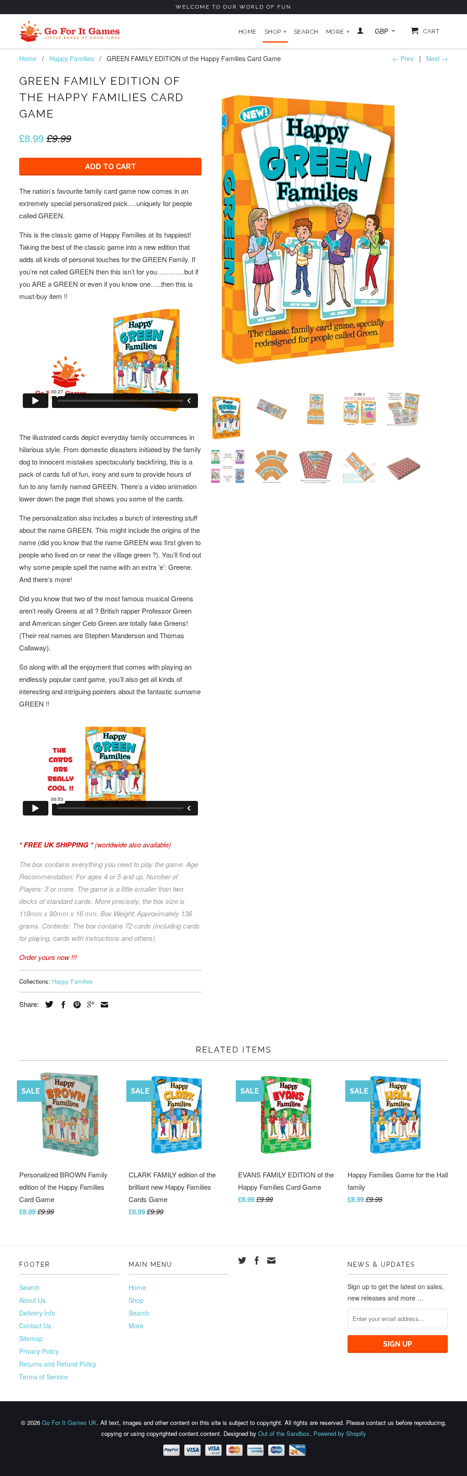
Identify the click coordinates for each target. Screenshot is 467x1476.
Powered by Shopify (339, 1433)
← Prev (403, 58)
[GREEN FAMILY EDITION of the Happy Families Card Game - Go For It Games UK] (315, 228)
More (338, 31)
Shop (276, 31)
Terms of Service (43, 1376)
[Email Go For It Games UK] (271, 1260)
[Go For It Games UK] (69, 31)
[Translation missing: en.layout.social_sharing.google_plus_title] (88, 1004)
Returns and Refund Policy (57, 1363)
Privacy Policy (39, 1351)
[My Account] (360, 32)
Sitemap (31, 1338)
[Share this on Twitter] (47, 1004)
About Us (32, 1300)
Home (248, 31)
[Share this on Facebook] (61, 1004)
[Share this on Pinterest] (75, 1004)
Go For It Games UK (69, 1422)
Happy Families (72, 981)
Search (306, 31)
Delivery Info (37, 1312)
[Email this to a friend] (102, 1004)
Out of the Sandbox (284, 1433)
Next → (437, 58)
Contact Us (35, 1325)
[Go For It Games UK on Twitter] (242, 1260)
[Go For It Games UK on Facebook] (257, 1260)
